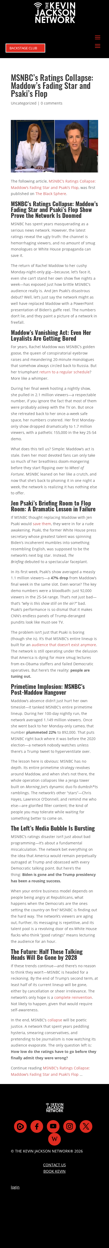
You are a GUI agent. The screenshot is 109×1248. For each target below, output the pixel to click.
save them (42, 523)
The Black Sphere (50, 193)
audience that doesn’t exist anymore (64, 644)
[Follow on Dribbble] (54, 1139)
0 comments (51, 103)
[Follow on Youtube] (53, 1126)
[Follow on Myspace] (20, 1126)
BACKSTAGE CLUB (23, 48)
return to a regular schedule (64, 371)
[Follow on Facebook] (36, 1126)
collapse (55, 1019)
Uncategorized (24, 103)
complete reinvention (73, 997)
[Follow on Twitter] (86, 1126)
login (15, 1187)
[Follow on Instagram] (69, 1126)
